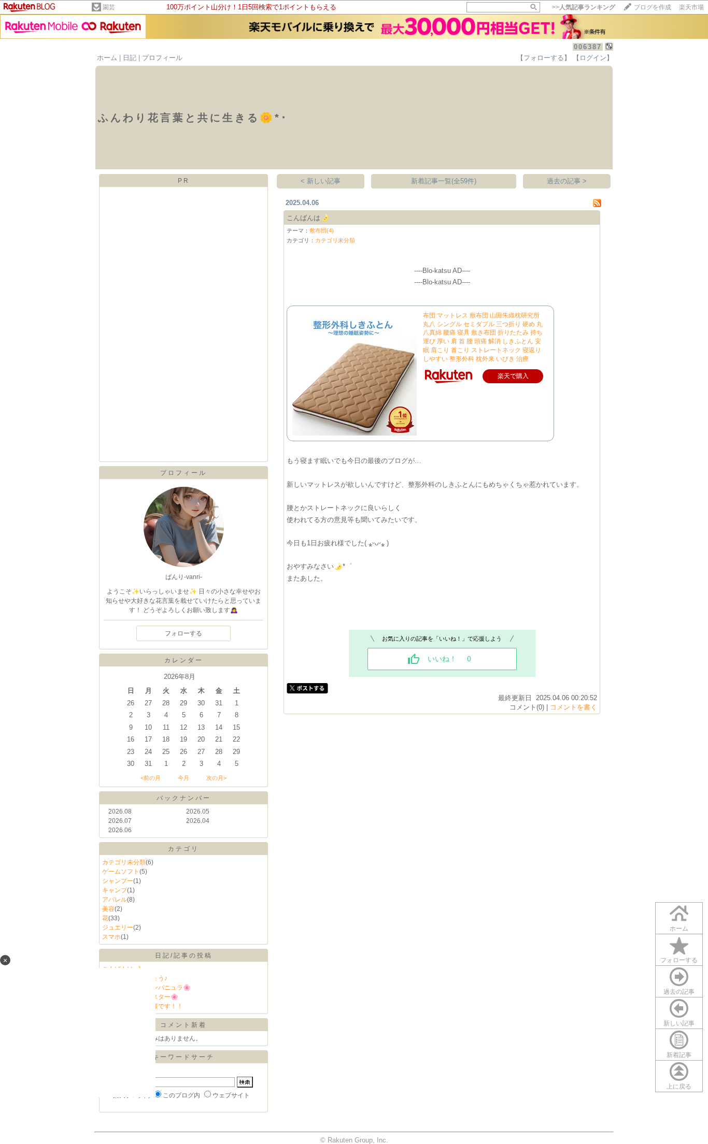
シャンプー (117, 881)
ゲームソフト (120, 871)
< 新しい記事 (321, 181)
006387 (588, 47)
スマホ (111, 936)
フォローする (679, 960)
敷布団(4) (321, 230)
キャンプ (114, 890)
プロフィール (162, 58)
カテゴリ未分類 (124, 862)
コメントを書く (573, 707)
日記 (129, 58)
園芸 (109, 7)
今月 (183, 778)
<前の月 (150, 778)
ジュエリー (117, 927)
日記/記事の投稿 (184, 955)
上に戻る (679, 1086)
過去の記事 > (567, 181)
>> (583, 7)
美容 (108, 909)
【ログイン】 (593, 58)
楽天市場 (691, 7)
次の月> (216, 778)
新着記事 (679, 1055)
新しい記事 (679, 1023)
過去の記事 (679, 991)
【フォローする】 (544, 58)
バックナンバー (184, 798)
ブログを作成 (652, 7)
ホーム (107, 58)
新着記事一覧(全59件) (443, 181)
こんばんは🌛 (308, 218)
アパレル (114, 899)
